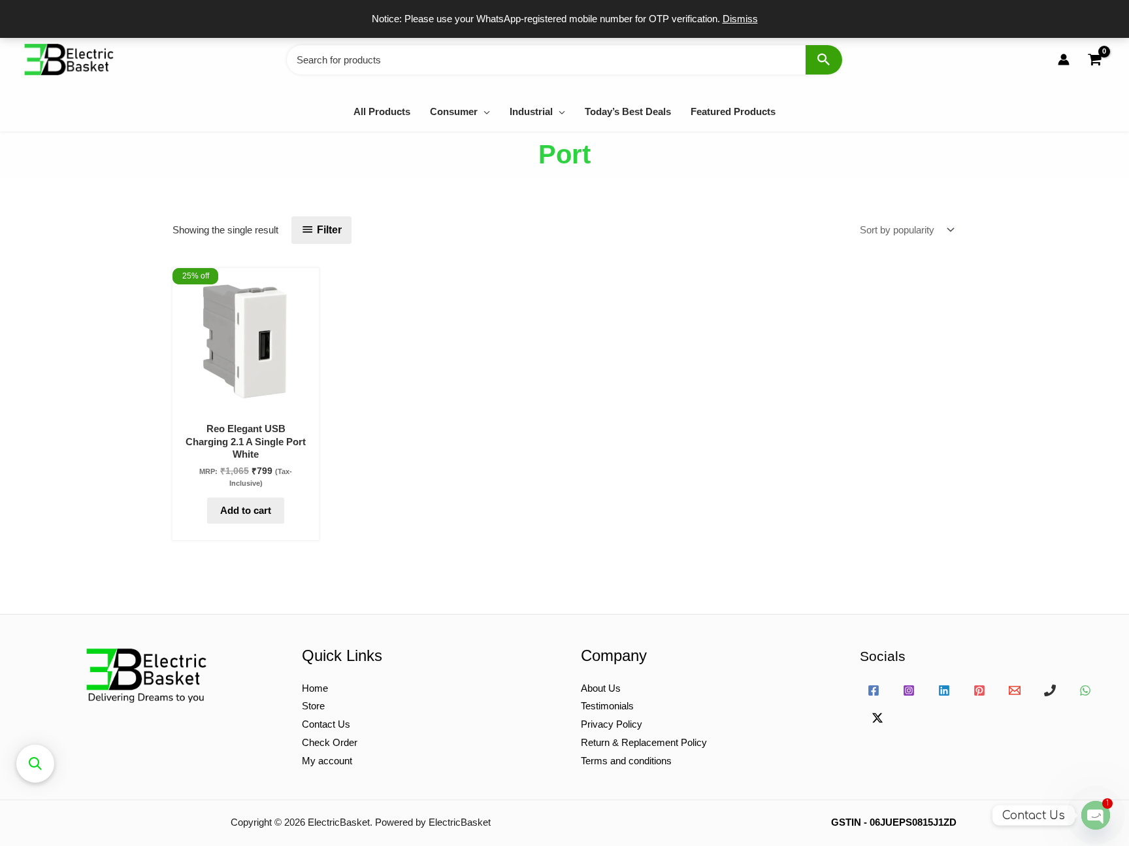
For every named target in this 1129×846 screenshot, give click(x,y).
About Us (601, 688)
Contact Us (326, 724)
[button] (484, 111)
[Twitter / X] (877, 718)
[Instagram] (909, 690)
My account (327, 760)
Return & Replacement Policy (644, 742)
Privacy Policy (611, 724)
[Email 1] (1014, 690)
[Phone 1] (1050, 690)
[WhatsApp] (1085, 690)
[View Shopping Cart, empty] (1094, 60)
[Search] (824, 60)
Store (313, 705)
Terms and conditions (626, 760)
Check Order (329, 742)
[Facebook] (873, 690)
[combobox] (564, 60)
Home (315, 688)
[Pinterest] (979, 690)
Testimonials (607, 705)
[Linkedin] (944, 690)
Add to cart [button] (245, 510)
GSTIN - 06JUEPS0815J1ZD (894, 822)
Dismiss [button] (740, 18)
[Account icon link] (1064, 59)
